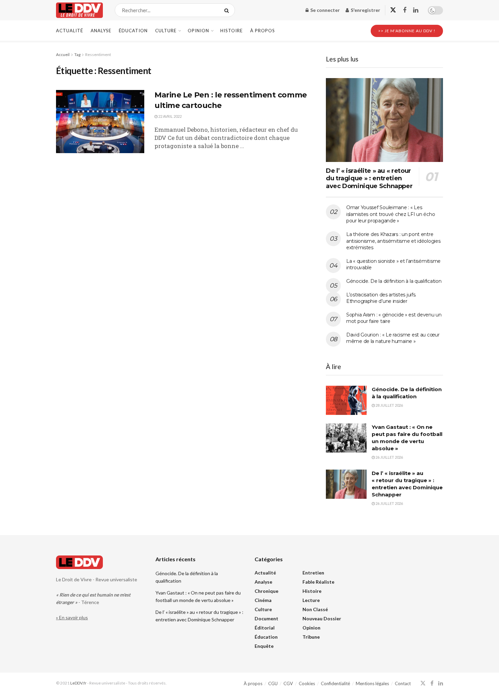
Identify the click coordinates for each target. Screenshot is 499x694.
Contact (403, 683)
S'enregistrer (365, 10)
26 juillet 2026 (389, 457)
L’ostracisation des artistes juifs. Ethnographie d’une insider (381, 298)
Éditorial (265, 628)
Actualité (69, 30)
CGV (288, 683)
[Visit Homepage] (79, 10)
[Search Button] (228, 10)
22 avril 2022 (170, 116)
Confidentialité (335, 683)
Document (266, 618)
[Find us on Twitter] (393, 10)
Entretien (313, 573)
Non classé (315, 609)
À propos (262, 30)
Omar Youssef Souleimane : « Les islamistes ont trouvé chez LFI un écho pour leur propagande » (390, 214)
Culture (166, 30)
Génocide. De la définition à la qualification (393, 281)
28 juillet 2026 (389, 405)
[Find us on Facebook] (404, 10)
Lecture (311, 600)
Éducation (133, 30)
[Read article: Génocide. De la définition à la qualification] (346, 400)
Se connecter (324, 10)
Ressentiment (98, 54)
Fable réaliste (318, 582)
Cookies (307, 683)
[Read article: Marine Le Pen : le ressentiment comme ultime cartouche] (100, 121)
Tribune (311, 637)
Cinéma (263, 600)
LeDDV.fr (78, 683)
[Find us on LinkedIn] (415, 10)
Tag (77, 54)
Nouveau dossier (321, 618)
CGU (273, 683)
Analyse (101, 30)
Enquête (264, 646)
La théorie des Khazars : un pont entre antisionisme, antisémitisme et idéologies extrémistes (393, 241)
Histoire (231, 30)
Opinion (198, 30)
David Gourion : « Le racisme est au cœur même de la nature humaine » (393, 338)
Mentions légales (372, 683)
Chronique (266, 591)
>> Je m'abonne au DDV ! (407, 30)
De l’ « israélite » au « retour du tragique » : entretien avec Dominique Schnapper (369, 178)
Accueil (63, 54)
